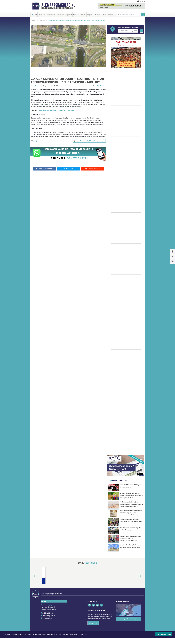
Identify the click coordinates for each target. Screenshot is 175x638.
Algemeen (41, 15)
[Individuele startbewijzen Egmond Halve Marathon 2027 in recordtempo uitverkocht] (113, 408)
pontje (35, 141)
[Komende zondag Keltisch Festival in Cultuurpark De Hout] (113, 425)
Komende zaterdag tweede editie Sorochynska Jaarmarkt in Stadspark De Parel (131, 399)
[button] (32, 479)
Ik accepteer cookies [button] (163, 634)
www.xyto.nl (47, 522)
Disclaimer (126, 539)
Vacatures (98, 15)
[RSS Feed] (101, 508)
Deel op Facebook (46, 169)
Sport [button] (83, 15)
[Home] (32, 14)
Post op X (69, 169)
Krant (104, 15)
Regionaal (69, 15)
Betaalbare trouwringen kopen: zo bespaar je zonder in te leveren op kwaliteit (131, 416)
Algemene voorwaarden (114, 539)
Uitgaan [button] (89, 15)
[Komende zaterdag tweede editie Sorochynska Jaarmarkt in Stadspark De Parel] (113, 400)
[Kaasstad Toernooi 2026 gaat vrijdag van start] (113, 391)
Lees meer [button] (84, 634)
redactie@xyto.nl (49, 519)
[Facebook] (89, 508)
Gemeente (60, 15)
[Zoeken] (143, 14)
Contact (110, 15)
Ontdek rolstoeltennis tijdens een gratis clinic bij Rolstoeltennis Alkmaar (130, 442)
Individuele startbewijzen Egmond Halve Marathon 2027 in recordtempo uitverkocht (131, 408)
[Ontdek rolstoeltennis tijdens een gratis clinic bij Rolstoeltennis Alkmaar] (113, 442)
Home (34, 20)
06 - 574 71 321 (76, 158)
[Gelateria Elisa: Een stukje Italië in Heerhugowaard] (113, 434)
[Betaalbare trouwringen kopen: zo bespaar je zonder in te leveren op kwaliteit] (113, 417)
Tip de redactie (94, 169)
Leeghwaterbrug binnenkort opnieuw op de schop (56, 110)
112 (36, 15)
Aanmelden (93, 527)
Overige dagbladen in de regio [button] (126, 522)
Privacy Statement (136, 539)
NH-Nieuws (101, 86)
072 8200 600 (48, 516)
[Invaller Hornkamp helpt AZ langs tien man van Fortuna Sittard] (113, 451)
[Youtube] (97, 508)
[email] (172, 261)
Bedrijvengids (51, 15)
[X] (93, 508)
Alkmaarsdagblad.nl (58, 5)
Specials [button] (76, 15)
